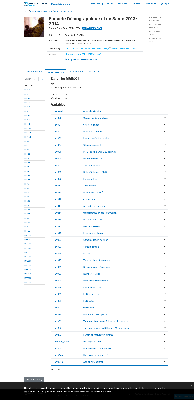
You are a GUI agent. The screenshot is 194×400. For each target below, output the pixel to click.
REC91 (26, 218)
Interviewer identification (95, 280)
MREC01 (27, 235)
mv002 (58, 131)
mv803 (58, 335)
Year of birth (89, 185)
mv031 (58, 301)
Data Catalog (97, 4)
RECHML (27, 137)
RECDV (27, 227)
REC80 (27, 201)
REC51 (26, 184)
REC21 (26, 150)
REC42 (27, 171)
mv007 (58, 165)
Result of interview (92, 219)
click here (106, 391)
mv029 (58, 287)
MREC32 (27, 252)
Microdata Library (60, 4)
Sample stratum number (95, 240)
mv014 (58, 213)
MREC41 (27, 257)
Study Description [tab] (34, 72)
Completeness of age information (100, 213)
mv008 (58, 172)
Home (26, 11)
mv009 (58, 179)
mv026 (58, 267)
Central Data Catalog (38, 11)
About (110, 4)
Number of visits (91, 273)
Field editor (88, 301)
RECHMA (28, 128)
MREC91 (27, 282)
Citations (136, 4)
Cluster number (91, 124)
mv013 (58, 206)
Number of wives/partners (96, 314)
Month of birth (90, 179)
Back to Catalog (35, 379)
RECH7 (27, 120)
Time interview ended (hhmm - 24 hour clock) (106, 328)
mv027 (58, 273)
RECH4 (27, 107)
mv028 (58, 280)
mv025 (58, 260)
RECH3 (27, 103)
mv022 (58, 240)
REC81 (26, 205)
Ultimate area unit (92, 145)
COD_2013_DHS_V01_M (63, 11)
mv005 (58, 151)
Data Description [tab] (56, 72)
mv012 (58, 199)
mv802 (58, 328)
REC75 (27, 197)
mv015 (58, 219)
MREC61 (27, 265)
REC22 (27, 154)
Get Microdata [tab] (96, 72)
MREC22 (27, 244)
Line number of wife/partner (97, 348)
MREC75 (27, 274)
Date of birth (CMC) (93, 192)
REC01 (26, 141)
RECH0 (27, 90)
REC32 (27, 162)
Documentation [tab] (75, 72)
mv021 (58, 233)
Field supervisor (91, 294)
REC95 (27, 222)
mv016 (58, 226)
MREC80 (27, 278)
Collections (122, 4)
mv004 (58, 145)
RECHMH (28, 132)
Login (166, 4)
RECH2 (27, 98)
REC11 (26, 145)
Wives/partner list (92, 341)
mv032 (58, 307)
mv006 (58, 158)
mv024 (58, 253)
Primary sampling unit (94, 233)
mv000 (58, 118)
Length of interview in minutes (98, 335)
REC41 (26, 167)
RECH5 (27, 111)
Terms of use (150, 4)
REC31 (26, 158)
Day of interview (91, 226)
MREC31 (27, 248)
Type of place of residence (96, 260)
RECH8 (27, 124)
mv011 (58, 192)
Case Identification (92, 111)
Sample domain (91, 246)
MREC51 (27, 261)
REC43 (27, 175)
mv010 (58, 185)
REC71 (26, 192)
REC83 (27, 210)
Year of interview (91, 165)
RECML (27, 231)
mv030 (58, 294)
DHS (50, 11)
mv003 (58, 138)
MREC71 (27, 269)
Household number (93, 131)
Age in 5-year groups (94, 206)
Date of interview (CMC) (95, 172)
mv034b (59, 362)
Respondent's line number (96, 138)
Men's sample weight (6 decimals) (100, 151)
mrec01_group (62, 341)
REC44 (27, 180)
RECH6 (27, 115)
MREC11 (27, 239)
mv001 (58, 124)
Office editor (89, 307)
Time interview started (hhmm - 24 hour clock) (106, 321)
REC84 (27, 214)
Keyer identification (92, 287)
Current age (89, 199)
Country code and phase (95, 118)
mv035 (58, 314)
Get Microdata (93, 28)
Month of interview (92, 158)
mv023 (58, 246)
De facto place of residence (97, 267)
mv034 (58, 348)
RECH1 (27, 94)
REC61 (26, 188)
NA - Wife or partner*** (95, 355)
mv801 (58, 321)
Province (87, 253)
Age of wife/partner (93, 362)
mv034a (59, 355)
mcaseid (59, 111)
